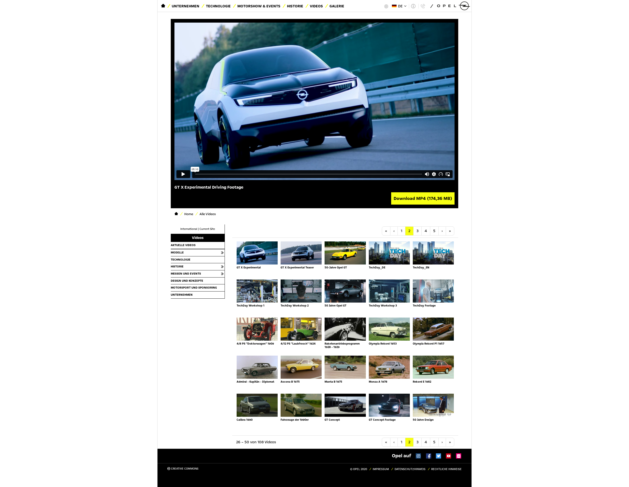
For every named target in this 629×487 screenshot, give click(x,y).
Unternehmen (185, 6)
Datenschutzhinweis (410, 469)
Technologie (218, 6)
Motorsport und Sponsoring (194, 288)
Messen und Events (186, 274)
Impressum (381, 469)
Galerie (336, 6)
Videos (316, 6)
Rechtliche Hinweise (446, 469)
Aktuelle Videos (183, 245)
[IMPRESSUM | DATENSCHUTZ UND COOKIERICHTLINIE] (413, 6)
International (188, 229)
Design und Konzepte (187, 281)
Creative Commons (184, 469)
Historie (295, 6)
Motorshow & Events (258, 6)
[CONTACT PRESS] (422, 6)
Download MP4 (423, 198)
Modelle (177, 252)
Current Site (207, 229)
